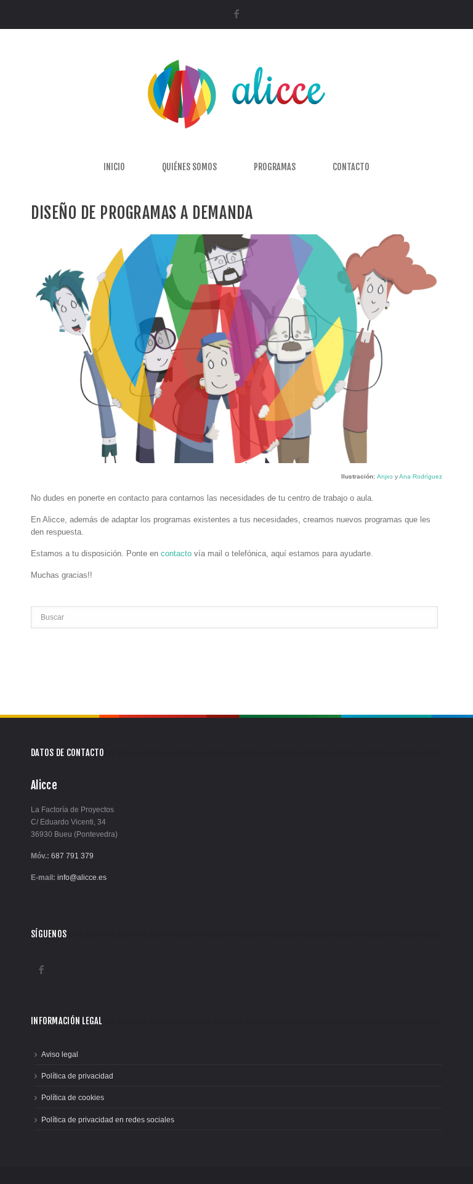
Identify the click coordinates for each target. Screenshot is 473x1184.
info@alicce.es (82, 877)
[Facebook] (237, 14)
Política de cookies (72, 1097)
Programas (275, 167)
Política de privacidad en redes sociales (107, 1120)
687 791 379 (72, 856)
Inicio (114, 167)
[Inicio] (236, 131)
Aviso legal (59, 1054)
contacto (176, 553)
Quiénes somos (189, 167)
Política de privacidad (77, 1076)
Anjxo (385, 476)
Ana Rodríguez (420, 476)
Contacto (351, 167)
